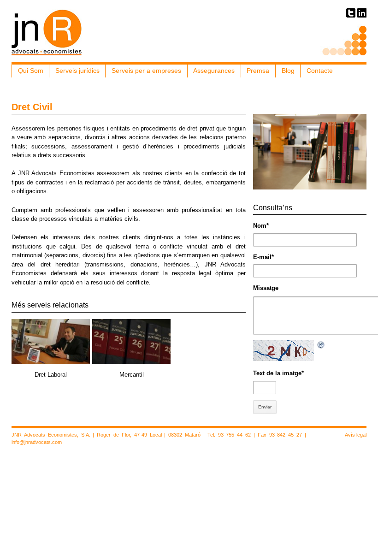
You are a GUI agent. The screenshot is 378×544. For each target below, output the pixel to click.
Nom (261, 225)
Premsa (258, 70)
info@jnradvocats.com (37, 442)
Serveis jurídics (77, 70)
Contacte (320, 70)
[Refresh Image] (321, 344)
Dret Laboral (51, 374)
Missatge (265, 287)
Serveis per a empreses (146, 70)
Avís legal (355, 435)
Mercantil (131, 374)
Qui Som (30, 70)
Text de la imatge (278, 373)
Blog (288, 70)
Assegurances (214, 70)
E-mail (263, 257)
